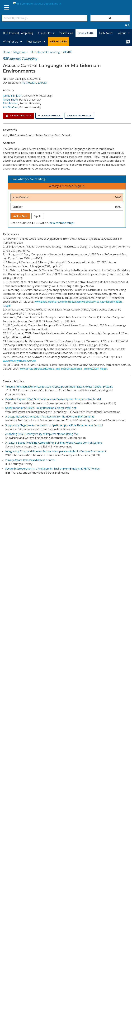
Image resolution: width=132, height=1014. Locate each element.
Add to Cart (20, 216)
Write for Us (11, 41)
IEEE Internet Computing (18, 33)
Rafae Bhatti (10, 99)
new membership (61, 223)
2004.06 (67, 52)
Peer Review (34, 41)
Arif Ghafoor (10, 107)
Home (6, 52)
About (122, 33)
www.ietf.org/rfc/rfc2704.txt (19, 361)
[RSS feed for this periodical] (128, 41)
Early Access (106, 33)
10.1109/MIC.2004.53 (34, 82)
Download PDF (20, 115)
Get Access (58, 41)
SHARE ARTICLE (50, 115)
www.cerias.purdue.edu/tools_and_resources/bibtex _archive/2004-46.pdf (63, 368)
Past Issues (66, 33)
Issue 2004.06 (86, 33)
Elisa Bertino (10, 103)
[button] (127, 25)
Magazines (20, 52)
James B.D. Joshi (12, 95)
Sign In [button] (79, 186)
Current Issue (46, 33)
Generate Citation (79, 115)
